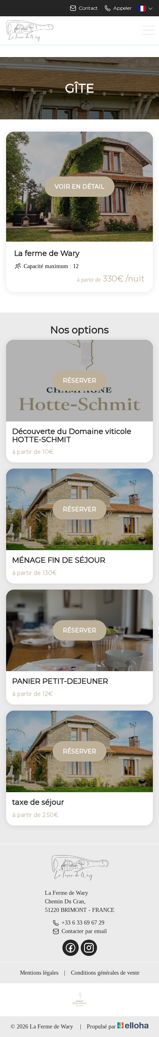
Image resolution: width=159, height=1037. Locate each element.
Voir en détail (79, 186)
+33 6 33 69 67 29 (83, 923)
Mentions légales (39, 973)
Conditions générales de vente (105, 973)
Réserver (79, 380)
